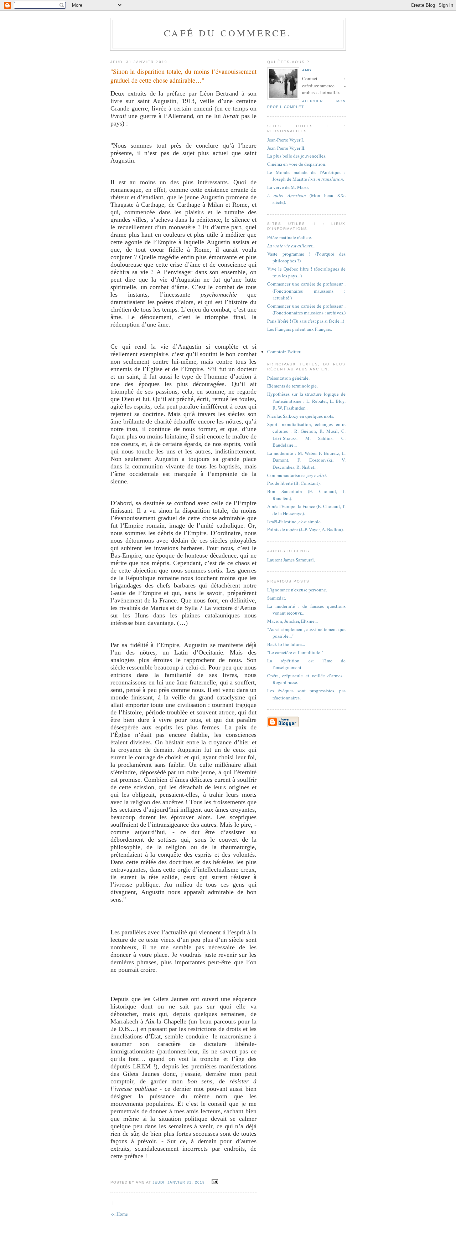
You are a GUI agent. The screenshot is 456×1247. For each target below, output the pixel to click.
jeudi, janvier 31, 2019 (178, 1182)
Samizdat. (276, 598)
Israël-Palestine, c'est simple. (294, 521)
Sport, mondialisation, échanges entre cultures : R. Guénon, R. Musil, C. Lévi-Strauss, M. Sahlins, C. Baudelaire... (306, 434)
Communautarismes (297, 475)
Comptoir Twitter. (284, 351)
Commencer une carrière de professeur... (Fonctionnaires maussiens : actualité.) (306, 291)
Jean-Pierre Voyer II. (286, 148)
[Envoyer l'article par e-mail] (214, 1182)
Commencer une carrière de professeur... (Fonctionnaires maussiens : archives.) (306, 309)
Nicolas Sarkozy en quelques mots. (300, 416)
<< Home (119, 1214)
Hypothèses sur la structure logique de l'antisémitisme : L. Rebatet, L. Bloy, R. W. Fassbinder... (306, 401)
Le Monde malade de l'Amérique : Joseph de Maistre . (306, 176)
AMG (306, 70)
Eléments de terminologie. (292, 386)
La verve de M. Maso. (288, 187)
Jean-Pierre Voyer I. (285, 140)
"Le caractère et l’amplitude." (295, 652)
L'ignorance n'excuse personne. (297, 589)
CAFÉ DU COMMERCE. (228, 33)
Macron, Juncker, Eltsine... (292, 621)
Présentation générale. (288, 378)
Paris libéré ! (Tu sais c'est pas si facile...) (305, 321)
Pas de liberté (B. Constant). (294, 483)
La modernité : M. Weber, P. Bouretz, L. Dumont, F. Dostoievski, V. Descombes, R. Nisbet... (306, 460)
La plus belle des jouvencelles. (296, 156)
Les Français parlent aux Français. (299, 329)
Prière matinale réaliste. (289, 237)
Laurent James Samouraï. (291, 559)
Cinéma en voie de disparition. (296, 164)
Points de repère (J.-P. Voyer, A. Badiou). (305, 529)
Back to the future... (286, 644)
